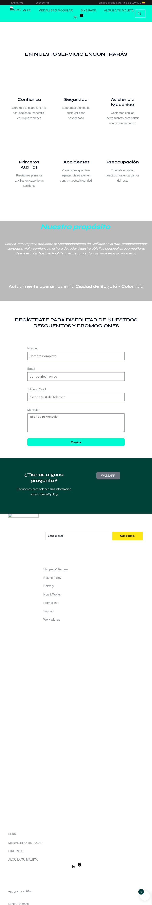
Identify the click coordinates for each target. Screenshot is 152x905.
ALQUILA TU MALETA (23, 859)
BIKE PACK (16, 851)
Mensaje (32, 409)
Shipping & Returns (55, 569)
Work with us (51, 619)
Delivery (48, 586)
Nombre (32, 348)
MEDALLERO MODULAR (25, 842)
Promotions (50, 602)
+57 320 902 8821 (20, 891)
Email (31, 368)
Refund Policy (52, 577)
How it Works (52, 594)
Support (48, 611)
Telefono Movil (36, 389)
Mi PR (12, 834)
